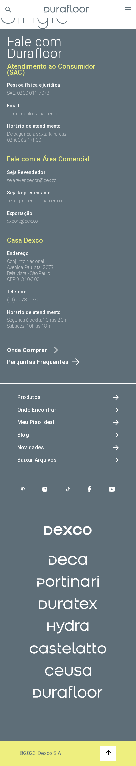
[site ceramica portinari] (68, 587)
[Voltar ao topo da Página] (108, 753)
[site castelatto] (68, 654)
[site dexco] (68, 536)
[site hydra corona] (67, 632)
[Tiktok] (68, 490)
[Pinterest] (23, 490)
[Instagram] (44, 490)
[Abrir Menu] (128, 9)
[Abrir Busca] (8, 9)
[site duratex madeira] (68, 609)
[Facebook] (89, 490)
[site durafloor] (67, 698)
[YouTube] (112, 490)
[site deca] (68, 565)
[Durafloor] (66, 9)
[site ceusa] (68, 676)
